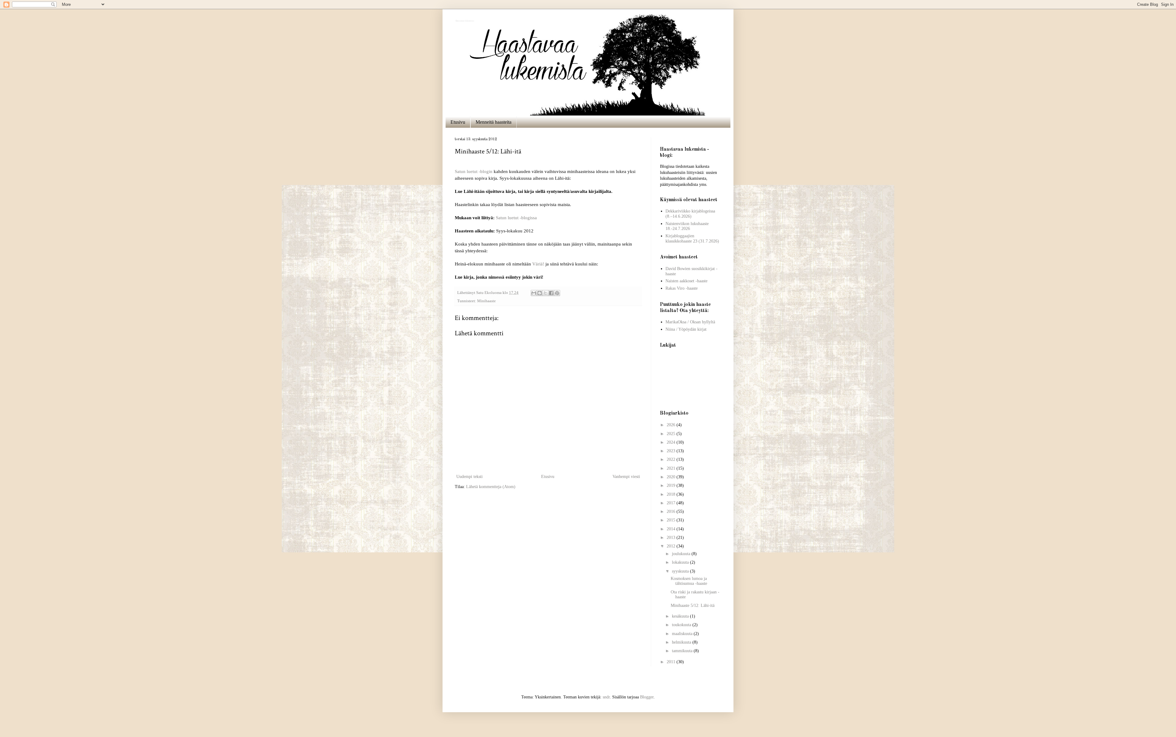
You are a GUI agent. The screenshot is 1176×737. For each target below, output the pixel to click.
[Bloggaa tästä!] (540, 293)
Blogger (647, 697)
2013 (672, 537)
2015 (672, 520)
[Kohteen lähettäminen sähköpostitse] (534, 293)
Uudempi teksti (469, 476)
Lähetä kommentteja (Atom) (490, 486)
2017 (672, 503)
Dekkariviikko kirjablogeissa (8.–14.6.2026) (690, 214)
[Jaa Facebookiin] (551, 293)
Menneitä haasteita (493, 122)
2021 (672, 468)
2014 (672, 529)
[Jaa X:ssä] (545, 293)
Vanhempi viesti (626, 476)
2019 (672, 485)
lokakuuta (681, 562)
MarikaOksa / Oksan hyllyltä (690, 322)
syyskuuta (681, 571)
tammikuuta (683, 651)
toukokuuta (682, 624)
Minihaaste (486, 301)
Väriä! (538, 263)
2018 (672, 494)
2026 (672, 425)
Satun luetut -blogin (473, 171)
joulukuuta (682, 553)
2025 (672, 433)
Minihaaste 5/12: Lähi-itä (692, 605)
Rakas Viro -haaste (681, 288)
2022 (672, 459)
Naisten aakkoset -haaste (686, 281)
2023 (672, 451)
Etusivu (457, 122)
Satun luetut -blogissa (516, 217)
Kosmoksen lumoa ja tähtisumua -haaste (689, 581)
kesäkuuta (681, 616)
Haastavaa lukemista (464, 20)
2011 (672, 662)
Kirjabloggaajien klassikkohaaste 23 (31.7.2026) (692, 238)
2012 (672, 546)
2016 (672, 511)
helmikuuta (682, 642)
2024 (672, 442)
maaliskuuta (683, 633)
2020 (672, 477)
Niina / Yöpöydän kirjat (686, 329)
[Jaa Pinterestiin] (557, 293)
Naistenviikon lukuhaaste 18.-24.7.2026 (687, 226)
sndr (606, 697)
